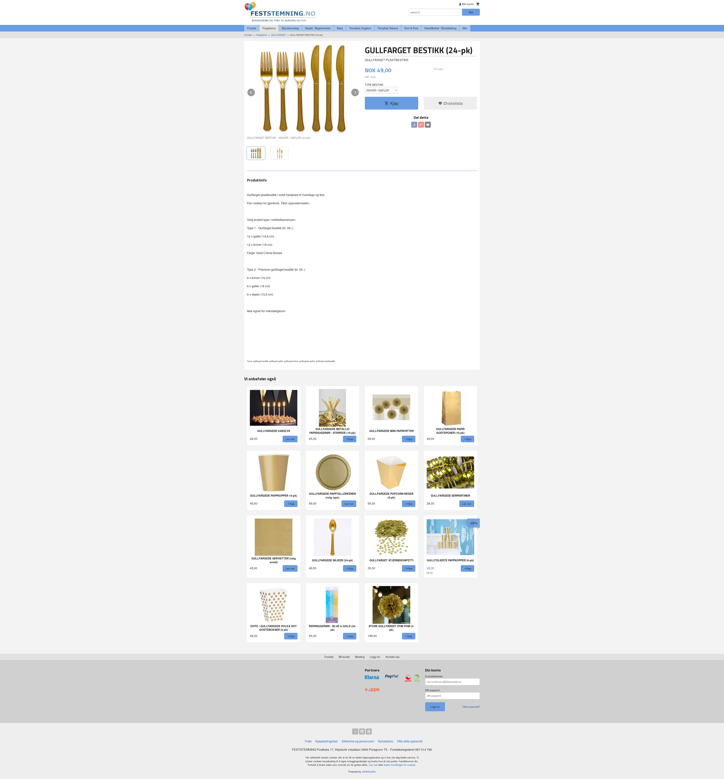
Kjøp (394, 103)
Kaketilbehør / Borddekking (440, 28)
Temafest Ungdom (360, 28)
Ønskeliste (452, 103)
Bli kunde (344, 657)
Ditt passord (432, 690)
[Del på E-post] (428, 125)
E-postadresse (434, 676)
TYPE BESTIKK (374, 85)
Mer (465, 28)
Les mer (373, 765)
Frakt (308, 741)
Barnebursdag (290, 28)
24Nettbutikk (369, 771)
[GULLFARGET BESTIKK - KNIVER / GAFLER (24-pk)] (303, 89)
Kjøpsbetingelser (326, 741)
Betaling (360, 657)
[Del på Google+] (421, 125)
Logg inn (375, 657)
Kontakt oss (393, 657)
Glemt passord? (471, 706)
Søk (471, 12)
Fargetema (269, 28)
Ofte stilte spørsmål (410, 741)
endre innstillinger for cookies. (400, 765)
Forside (251, 28)
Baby (340, 28)
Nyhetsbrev (385, 741)
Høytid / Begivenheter (318, 28)
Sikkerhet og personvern (358, 741)
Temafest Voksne (387, 28)
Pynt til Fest (411, 28)
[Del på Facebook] (414, 125)
